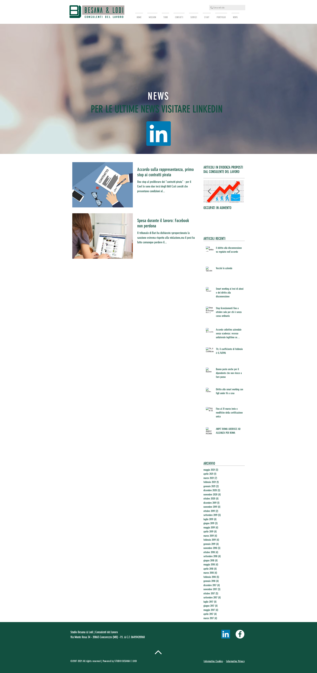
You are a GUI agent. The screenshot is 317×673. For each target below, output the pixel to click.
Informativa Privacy (235, 661)
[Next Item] (238, 191)
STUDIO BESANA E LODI (126, 661)
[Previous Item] (209, 191)
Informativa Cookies (213, 661)
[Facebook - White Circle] (240, 634)
